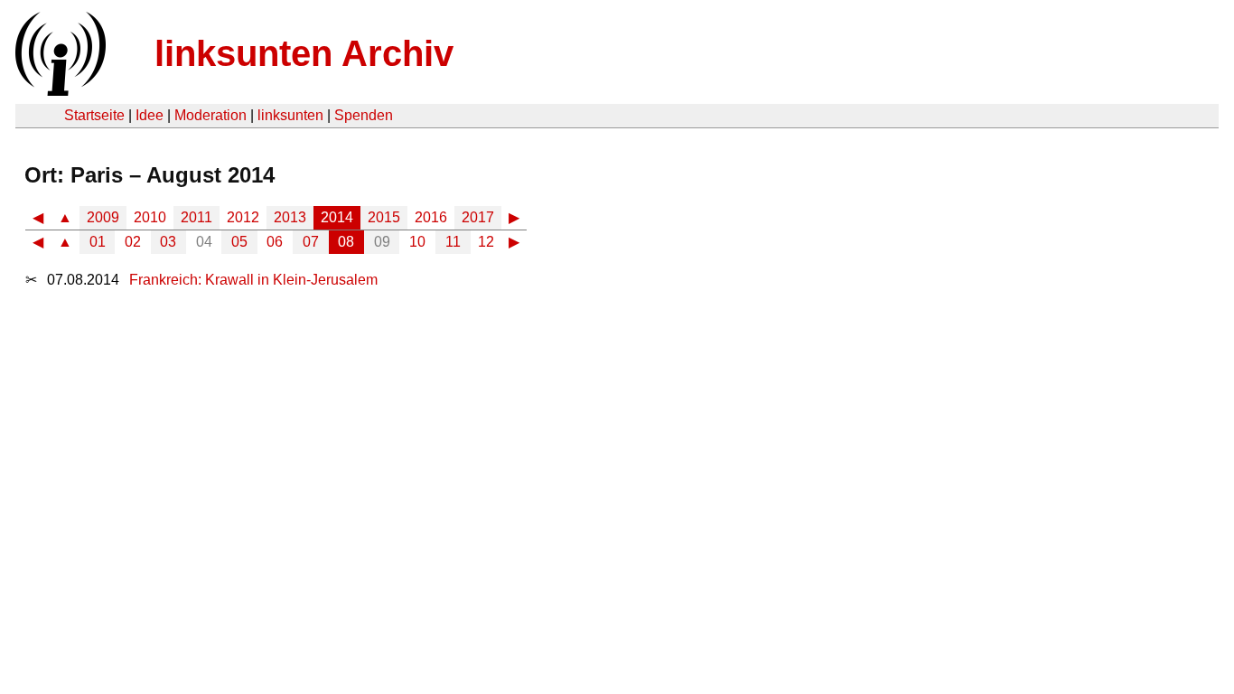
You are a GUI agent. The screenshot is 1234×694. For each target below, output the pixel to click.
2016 (431, 217)
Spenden (363, 115)
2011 (196, 217)
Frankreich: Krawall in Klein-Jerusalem (253, 279)
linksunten (290, 115)
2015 (384, 217)
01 (97, 241)
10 (417, 241)
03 (168, 241)
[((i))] (59, 90)
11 (453, 241)
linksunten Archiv (303, 53)
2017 (478, 217)
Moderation (210, 115)
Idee (150, 115)
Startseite (94, 115)
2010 (150, 217)
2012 (243, 217)
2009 (103, 217)
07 (311, 241)
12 (486, 241)
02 (133, 241)
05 (239, 241)
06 (274, 241)
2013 (290, 217)
